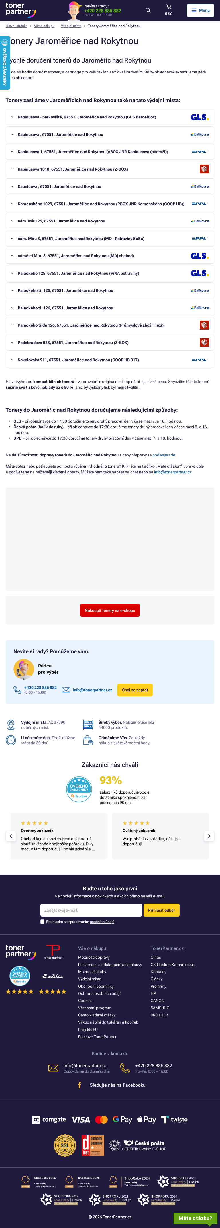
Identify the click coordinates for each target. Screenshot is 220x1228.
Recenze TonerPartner (97, 1036)
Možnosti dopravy (93, 957)
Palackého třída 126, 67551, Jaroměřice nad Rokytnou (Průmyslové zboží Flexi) (91, 325)
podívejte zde (163, 455)
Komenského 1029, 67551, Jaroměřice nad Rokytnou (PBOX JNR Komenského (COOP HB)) (101, 204)
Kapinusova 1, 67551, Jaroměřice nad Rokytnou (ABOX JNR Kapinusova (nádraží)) (93, 151)
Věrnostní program (94, 1008)
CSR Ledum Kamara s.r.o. (173, 964)
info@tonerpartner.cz (173, 472)
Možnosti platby (92, 971)
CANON (157, 1000)
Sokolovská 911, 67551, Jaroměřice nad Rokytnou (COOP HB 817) (78, 360)
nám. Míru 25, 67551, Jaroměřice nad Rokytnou (61, 221)
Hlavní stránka (17, 26)
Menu (204, 10)
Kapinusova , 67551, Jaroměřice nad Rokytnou (60, 134)
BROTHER (159, 1015)
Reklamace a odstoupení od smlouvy (110, 964)
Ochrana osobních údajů (100, 993)
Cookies (85, 1000)
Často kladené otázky (96, 1015)
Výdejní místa (71, 26)
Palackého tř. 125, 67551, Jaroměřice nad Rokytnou (65, 290)
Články (156, 979)
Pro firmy (158, 986)
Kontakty (158, 971)
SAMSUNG (160, 1008)
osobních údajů (102, 921)
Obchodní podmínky (95, 986)
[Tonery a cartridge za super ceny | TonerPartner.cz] (21, 10)
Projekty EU (88, 1029)
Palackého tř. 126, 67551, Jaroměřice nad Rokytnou (65, 308)
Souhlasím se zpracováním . (80, 921)
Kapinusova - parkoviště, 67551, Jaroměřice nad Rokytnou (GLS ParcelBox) (87, 117)
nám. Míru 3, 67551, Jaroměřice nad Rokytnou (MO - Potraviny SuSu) (81, 238)
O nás (156, 957)
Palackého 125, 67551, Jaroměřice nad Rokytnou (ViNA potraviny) (78, 273)
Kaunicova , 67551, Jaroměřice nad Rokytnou (59, 186)
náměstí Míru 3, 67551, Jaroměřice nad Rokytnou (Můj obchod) (76, 255)
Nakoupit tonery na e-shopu (110, 610)
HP (153, 993)
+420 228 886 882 (102, 10)
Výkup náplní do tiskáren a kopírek (108, 1022)
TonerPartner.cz (167, 948)
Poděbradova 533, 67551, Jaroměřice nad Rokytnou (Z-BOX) (73, 342)
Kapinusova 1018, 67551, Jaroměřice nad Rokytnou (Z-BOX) (73, 169)
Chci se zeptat (135, 690)
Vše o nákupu (44, 26)
